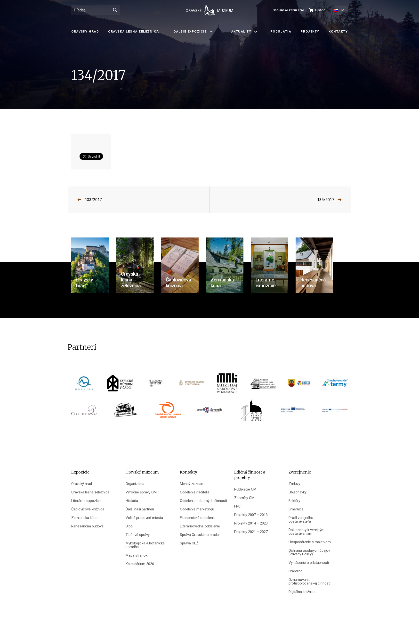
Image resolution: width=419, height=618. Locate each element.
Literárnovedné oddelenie (200, 526)
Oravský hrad (85, 31)
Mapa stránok (136, 555)
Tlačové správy (138, 535)
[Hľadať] (115, 10)
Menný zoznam (192, 484)
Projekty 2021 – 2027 (251, 532)
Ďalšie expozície (190, 31)
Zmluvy (294, 484)
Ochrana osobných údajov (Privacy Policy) (309, 552)
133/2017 (93, 199)
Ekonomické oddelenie (198, 518)
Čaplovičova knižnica (87, 509)
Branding (295, 571)
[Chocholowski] (84, 411)
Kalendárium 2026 (140, 564)
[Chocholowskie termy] (335, 384)
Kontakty (338, 31)
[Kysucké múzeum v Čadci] (120, 384)
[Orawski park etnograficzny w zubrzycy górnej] (263, 384)
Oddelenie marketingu (197, 509)
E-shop (320, 10)
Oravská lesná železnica (133, 31)
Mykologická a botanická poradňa (145, 545)
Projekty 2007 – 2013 (251, 515)
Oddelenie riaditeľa (194, 492)
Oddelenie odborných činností (203, 501)
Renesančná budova (87, 526)
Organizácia (135, 484)
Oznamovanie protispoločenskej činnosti (309, 581)
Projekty (310, 31)
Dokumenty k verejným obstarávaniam (306, 531)
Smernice (296, 509)
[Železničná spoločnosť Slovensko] (168, 411)
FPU (237, 506)
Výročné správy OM (141, 492)
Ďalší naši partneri (140, 509)
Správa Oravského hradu (199, 535)
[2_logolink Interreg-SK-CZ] (335, 411)
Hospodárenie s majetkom (310, 542)
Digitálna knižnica (302, 592)
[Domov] (209, 10)
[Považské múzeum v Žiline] (155, 384)
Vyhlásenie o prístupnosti (309, 563)
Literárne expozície (86, 501)
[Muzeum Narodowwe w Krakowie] (227, 384)
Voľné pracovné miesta (144, 518)
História (132, 501)
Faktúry (294, 501)
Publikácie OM (245, 489)
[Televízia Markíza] (84, 384)
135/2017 (325, 199)
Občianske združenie (288, 10)
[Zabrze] (299, 384)
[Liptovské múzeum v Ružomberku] (191, 384)
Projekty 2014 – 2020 (251, 523)
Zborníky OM (244, 498)
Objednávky (297, 492)
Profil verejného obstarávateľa (301, 519)
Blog (129, 526)
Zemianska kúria (84, 518)
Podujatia (280, 31)
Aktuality (241, 31)
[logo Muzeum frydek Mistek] (251, 411)
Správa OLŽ (189, 543)
